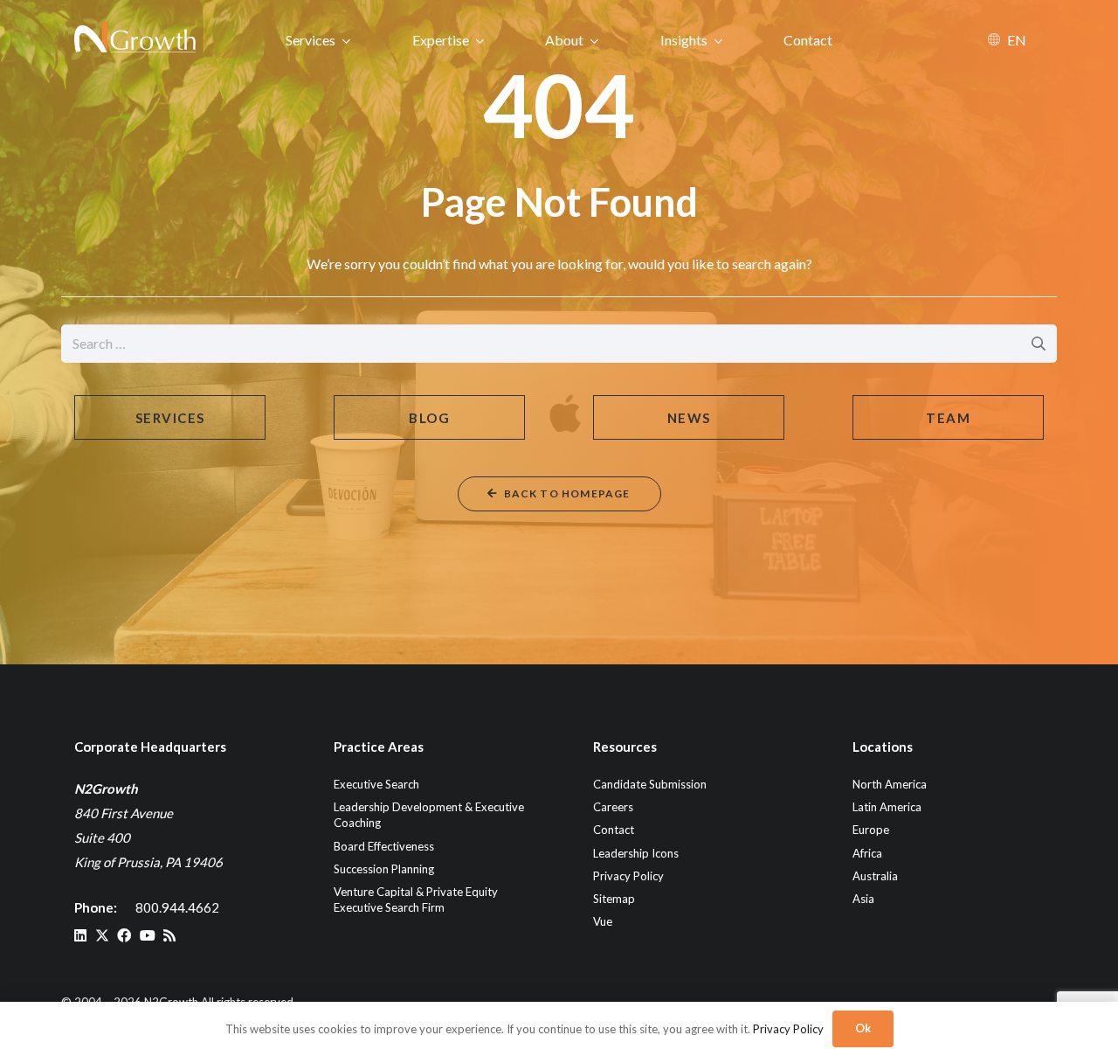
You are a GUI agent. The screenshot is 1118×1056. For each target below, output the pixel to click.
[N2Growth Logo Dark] (135, 39)
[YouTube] (147, 935)
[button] (346, 40)
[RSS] (169, 935)
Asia (863, 899)
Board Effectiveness (384, 846)
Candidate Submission (650, 784)
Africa (867, 853)
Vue (602, 921)
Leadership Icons (636, 853)
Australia (875, 876)
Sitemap (614, 899)
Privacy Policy (628, 876)
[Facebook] (124, 935)
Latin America (886, 807)
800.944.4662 (177, 907)
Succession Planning (384, 869)
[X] (102, 935)
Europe (870, 830)
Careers (613, 807)
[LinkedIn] (80, 935)
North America (889, 784)
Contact (613, 830)
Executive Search (376, 784)
